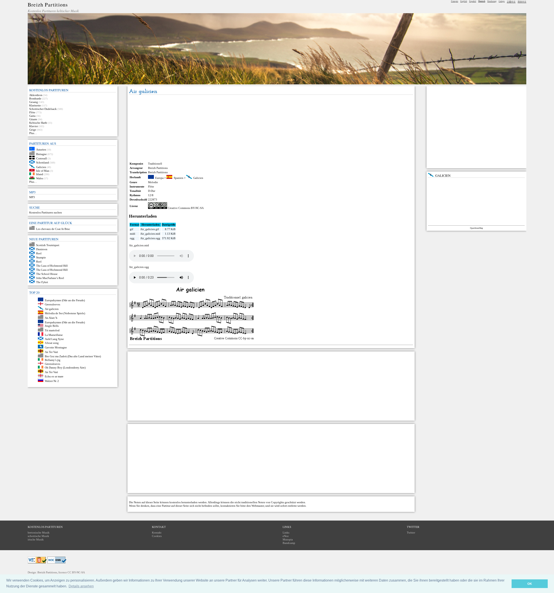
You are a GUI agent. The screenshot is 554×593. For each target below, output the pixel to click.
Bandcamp (289, 543)
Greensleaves (52, 363)
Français (454, 1)
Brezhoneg (491, 1)
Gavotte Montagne (56, 347)
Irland (39, 174)
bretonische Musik (39, 532)
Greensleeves (52, 304)
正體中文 (511, 2)
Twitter (411, 532)
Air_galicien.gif (149, 229)
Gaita (32, 115)
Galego (502, 1)
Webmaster (257, 505)
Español (472, 1)
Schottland (42, 162)
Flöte (32, 112)
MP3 (32, 197)
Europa (159, 178)
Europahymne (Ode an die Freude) (65, 300)
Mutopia (288, 539)
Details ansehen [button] (81, 586)
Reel (39, 253)
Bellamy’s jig (52, 359)
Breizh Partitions (48, 4)
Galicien (41, 167)
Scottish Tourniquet (47, 245)
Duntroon (41, 249)
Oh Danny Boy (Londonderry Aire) (65, 367)
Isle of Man (42, 170)
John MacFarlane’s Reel (50, 278)
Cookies (157, 536)
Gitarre (33, 119)
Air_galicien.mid (150, 233)
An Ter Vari (51, 351)
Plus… (33, 133)
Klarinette (35, 105)
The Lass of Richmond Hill (52, 265)
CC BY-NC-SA (76, 572)
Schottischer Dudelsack (43, 109)
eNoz (286, 536)
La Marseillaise (54, 335)
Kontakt (156, 532)
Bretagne (41, 153)
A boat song (52, 343)
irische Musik (36, 539)
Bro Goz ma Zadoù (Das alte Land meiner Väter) (73, 356)
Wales (39, 178)
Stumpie (41, 257)
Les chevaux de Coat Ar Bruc (53, 228)
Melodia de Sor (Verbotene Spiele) (65, 313)
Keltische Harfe (38, 122)
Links (286, 532)
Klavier (33, 126)
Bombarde (35, 98)
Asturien (41, 149)
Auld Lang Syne (54, 339)
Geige (32, 129)
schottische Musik (38, 536)
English (463, 1)
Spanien (178, 178)
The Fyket (42, 282)
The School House (47, 274)
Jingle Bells (52, 325)
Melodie (153, 182)
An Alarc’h (51, 317)
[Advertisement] (271, 128)
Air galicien (52, 308)
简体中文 (522, 2)
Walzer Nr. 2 (52, 381)
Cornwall (41, 158)
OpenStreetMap (476, 228)
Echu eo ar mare (54, 376)
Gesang (33, 102)
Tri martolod (52, 330)
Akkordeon (35, 95)
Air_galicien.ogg (150, 238)
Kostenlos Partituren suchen (45, 212)
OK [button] (529, 583)
